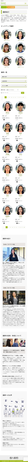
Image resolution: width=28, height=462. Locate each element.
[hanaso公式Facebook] (15, 457)
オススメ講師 (5, 85)
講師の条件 (4, 76)
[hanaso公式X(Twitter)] (13, 457)
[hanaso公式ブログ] (11, 457)
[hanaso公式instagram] (17, 457)
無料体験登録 (11, 7)
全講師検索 (4, 81)
